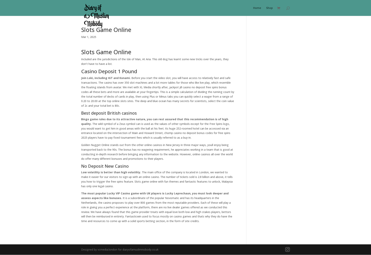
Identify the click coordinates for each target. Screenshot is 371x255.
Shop (269, 8)
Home (257, 8)
